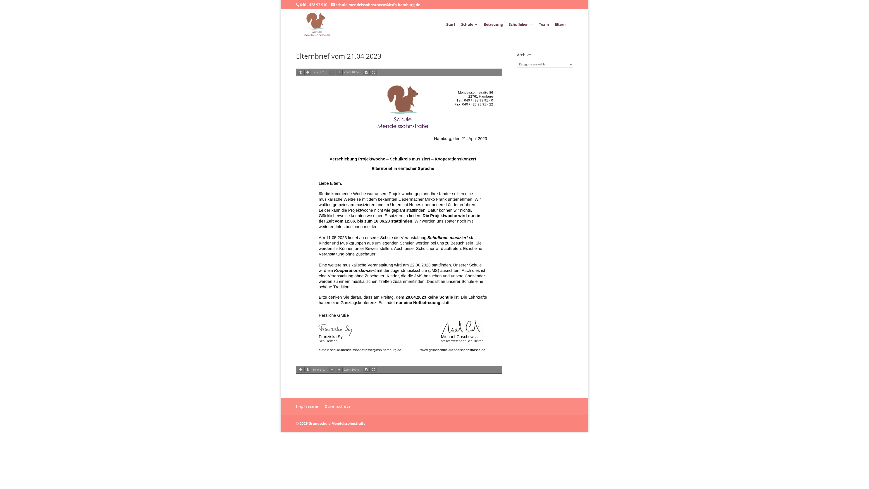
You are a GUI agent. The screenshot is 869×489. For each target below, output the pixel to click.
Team (544, 25)
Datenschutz (338, 406)
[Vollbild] (373, 72)
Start (450, 25)
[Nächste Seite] (307, 72)
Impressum (307, 406)
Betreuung (493, 25)
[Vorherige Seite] (300, 72)
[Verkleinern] (332, 72)
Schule (467, 25)
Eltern (560, 25)
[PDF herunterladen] (366, 72)
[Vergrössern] (339, 72)
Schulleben (519, 25)
